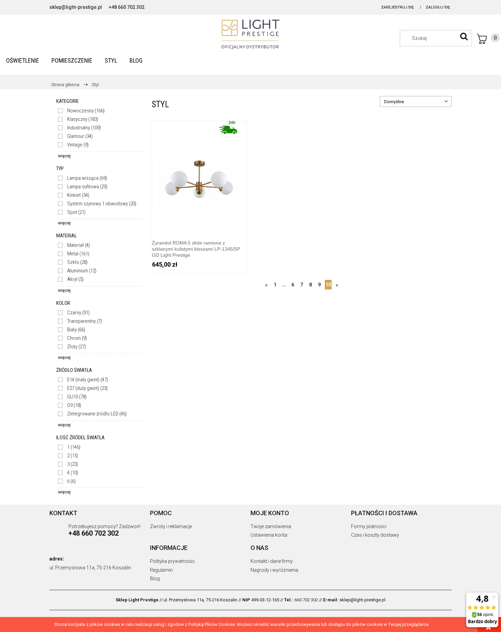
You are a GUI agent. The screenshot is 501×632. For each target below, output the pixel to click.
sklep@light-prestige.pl (75, 7)
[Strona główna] (250, 34)
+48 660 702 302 (127, 7)
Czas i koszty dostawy (375, 535)
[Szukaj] (464, 36)
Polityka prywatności (172, 561)
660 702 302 (306, 599)
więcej (64, 155)
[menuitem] (22, 60)
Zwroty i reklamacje (171, 526)
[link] (81, 110)
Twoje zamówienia (270, 526)
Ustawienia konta (268, 535)
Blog (155, 578)
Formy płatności (368, 526)
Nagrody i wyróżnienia (274, 570)
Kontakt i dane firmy (271, 561)
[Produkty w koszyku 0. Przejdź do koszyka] (488, 39)
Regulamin (161, 570)
